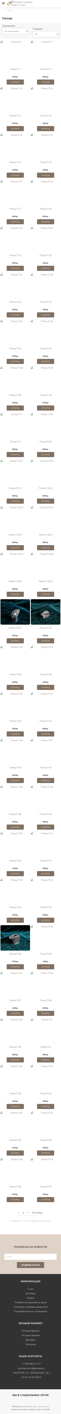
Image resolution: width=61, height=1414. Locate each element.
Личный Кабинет (30, 1331)
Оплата (30, 1298)
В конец (37, 1212)
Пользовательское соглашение (30, 1311)
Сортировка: (8, 26)
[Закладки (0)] (57, 3)
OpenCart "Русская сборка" (36, 1406)
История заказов (31, 1335)
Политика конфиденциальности (30, 1307)
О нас (31, 1289)
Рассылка (30, 1344)
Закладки (30, 1340)
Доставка (30, 1293)
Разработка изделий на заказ (30, 1302)
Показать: (38, 29)
